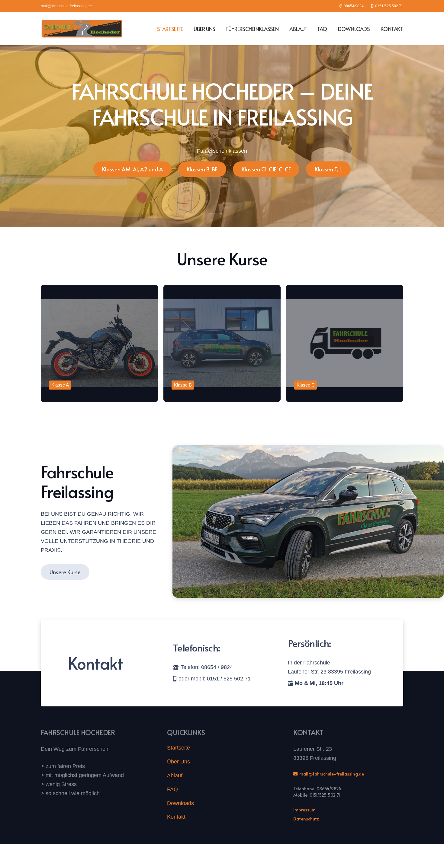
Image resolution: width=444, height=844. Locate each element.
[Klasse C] (344, 343)
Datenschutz (306, 819)
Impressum (304, 810)
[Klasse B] (222, 343)
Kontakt (176, 817)
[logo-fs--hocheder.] (82, 28)
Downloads (180, 803)
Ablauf (174, 775)
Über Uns (178, 762)
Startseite (178, 748)
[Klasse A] (99, 343)
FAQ (172, 789)
